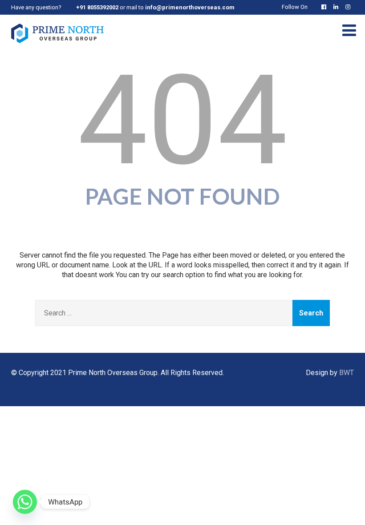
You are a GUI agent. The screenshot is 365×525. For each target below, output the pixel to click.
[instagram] (349, 7)
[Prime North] (57, 45)
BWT (346, 372)
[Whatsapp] (25, 502)
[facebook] (325, 7)
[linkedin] (337, 7)
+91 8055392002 (97, 7)
